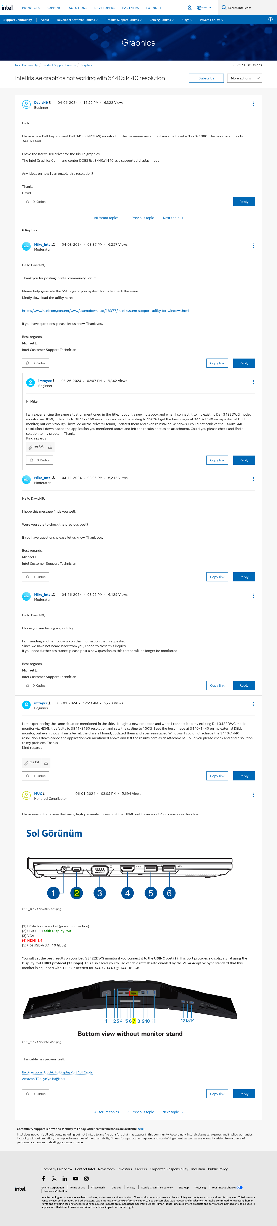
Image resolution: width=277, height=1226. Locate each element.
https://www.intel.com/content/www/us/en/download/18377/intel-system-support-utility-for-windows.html (105, 310)
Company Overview (57, 1168)
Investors (125, 1168)
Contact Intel (85, 1168)
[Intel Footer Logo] (20, 1188)
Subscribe (206, 78)
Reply (244, 201)
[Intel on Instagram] (86, 1179)
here (140, 1128)
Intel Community (26, 65)
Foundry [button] (154, 7)
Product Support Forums (59, 65)
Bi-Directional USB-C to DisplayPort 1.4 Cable (57, 1072)
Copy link (217, 362)
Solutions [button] (78, 7)
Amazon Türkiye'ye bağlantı (43, 1078)
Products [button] (31, 7)
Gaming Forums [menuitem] (160, 19)
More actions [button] (241, 78)
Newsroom (106, 1168)
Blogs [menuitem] (185, 19)
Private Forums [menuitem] (210, 19)
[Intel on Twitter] (54, 1179)
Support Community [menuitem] (17, 19)
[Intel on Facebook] (43, 1179)
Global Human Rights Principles (166, 1203)
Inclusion (198, 1168)
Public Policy (218, 1168)
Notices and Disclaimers (190, 1200)
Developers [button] (104, 7)
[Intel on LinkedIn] (65, 1179)
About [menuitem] (45, 19)
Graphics (86, 65)
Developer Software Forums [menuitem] (76, 19)
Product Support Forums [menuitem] (122, 19)
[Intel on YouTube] (75, 1179)
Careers (141, 1168)
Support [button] (54, 7)
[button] (253, 103)
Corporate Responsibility (169, 1168)
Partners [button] (130, 7)
